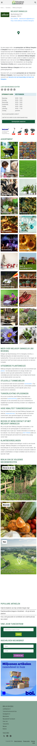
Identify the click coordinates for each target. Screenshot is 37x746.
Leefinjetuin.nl (6, 709)
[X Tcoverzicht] (4, 736)
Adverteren (6, 716)
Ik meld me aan (18, 655)
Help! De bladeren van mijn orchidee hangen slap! (15, 608)
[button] (18, 33)
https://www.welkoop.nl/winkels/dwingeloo (22, 21)
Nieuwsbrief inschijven (9, 719)
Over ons (5, 721)
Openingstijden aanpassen (18, 121)
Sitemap (33, 741)
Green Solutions (18, 741)
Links (33, 743)
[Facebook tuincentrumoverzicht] (7, 736)
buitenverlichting (12, 398)
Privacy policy (26, 741)
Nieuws (5, 726)
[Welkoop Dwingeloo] (5, 14)
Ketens (5, 729)
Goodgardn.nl (6, 714)
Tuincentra (8, 7)
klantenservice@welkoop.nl (26, 18)
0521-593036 (14, 18)
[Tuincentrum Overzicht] (18, 2)
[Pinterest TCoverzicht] (10, 736)
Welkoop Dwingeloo (17, 7)
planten (3, 371)
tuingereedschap (10, 413)
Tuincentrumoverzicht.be (10, 711)
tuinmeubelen (28, 383)
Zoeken (19, 634)
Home (2, 7)
